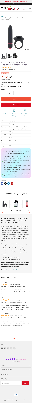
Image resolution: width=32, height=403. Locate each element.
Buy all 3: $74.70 (16, 210)
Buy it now (16, 105)
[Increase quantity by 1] (16, 93)
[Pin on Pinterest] (12, 183)
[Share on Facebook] (2, 183)
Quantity (3, 89)
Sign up (25, 383)
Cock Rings (16, 270)
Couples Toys (9, 270)
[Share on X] (5, 183)
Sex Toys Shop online (25, 400)
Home (2, 16)
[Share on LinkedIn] (8, 183)
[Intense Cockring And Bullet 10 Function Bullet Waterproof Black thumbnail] (3, 55)
